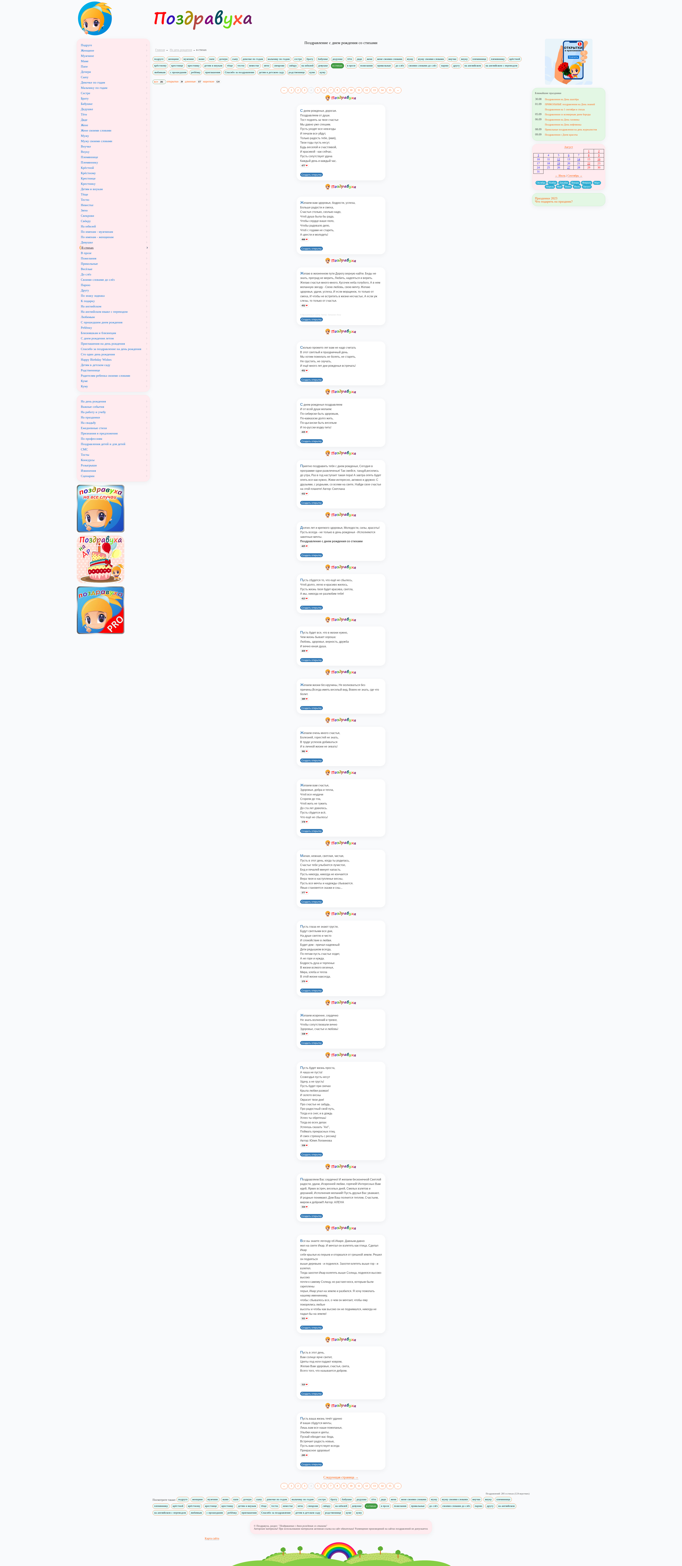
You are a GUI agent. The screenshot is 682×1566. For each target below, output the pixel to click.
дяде (359, 59)
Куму (84, 386)
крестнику (194, 65)
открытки (175, 81)
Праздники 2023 (546, 198)
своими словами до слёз (422, 65)
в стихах (337, 65)
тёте (349, 59)
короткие (211, 81)
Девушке (87, 242)
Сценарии (87, 476)
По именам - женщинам (97, 237)
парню (444, 65)
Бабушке (87, 104)
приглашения (212, 72)
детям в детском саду (271, 72)
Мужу (85, 136)
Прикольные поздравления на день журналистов (571, 129)
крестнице (177, 65)
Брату (85, 98)
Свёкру (86, 221)
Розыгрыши (89, 465)
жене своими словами (389, 59)
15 (390, 90)
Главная (160, 49)
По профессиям (91, 438)
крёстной (514, 59)
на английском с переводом (501, 65)
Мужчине (87, 56)
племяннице (479, 59)
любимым (160, 72)
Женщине (87, 50)
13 (374, 90)
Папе (84, 66)
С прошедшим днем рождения (101, 322)
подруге (159, 59)
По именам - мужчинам (97, 231)
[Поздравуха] (113, 18)
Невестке (87, 205)
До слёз (86, 274)
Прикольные (89, 263)
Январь (575, 182)
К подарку (88, 301)
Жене (84, 125)
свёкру (293, 65)
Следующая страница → (340, 1477)
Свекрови (87, 215)
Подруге (86, 45)
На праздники (90, 417)
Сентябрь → (574, 175)
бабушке (323, 59)
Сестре (85, 93)
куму (323, 72)
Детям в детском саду (95, 365)
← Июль (560, 175)
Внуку (85, 152)
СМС (84, 449)
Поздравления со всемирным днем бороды (568, 114)
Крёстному (88, 173)
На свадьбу (88, 422)
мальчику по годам (279, 59)
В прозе (86, 253)
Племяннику (89, 162)
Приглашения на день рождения (103, 343)
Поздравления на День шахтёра (562, 99)
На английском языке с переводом (104, 311)
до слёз (400, 65)
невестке (254, 65)
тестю (240, 65)
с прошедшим (178, 72)
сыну (235, 59)
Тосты (85, 454)
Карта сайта (212, 1538)
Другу (85, 290)
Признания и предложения (99, 433)
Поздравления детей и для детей (103, 444)
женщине (173, 59)
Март (597, 182)
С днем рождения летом (97, 338)
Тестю (85, 199)
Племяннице (89, 157)
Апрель (550, 186)
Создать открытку (311, 174)
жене (369, 59)
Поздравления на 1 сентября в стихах (565, 109)
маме (202, 59)
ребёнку (196, 72)
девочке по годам (253, 59)
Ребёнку (86, 327)
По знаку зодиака (93, 295)
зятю (266, 65)
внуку (464, 59)
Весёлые (86, 269)
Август (568, 147)
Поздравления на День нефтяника (563, 124)
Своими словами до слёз (98, 279)
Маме (84, 61)
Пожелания (88, 258)
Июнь (568, 186)
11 (359, 90)
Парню (85, 285)
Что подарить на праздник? (554, 201)
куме (312, 72)
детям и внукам (213, 65)
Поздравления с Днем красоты (561, 134)
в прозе (351, 65)
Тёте (84, 114)
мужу (410, 59)
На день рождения (93, 401)
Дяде (84, 120)
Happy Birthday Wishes (96, 359)
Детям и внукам (92, 189)
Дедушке (87, 109)
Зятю (84, 210)
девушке (323, 65)
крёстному (160, 65)
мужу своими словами (431, 59)
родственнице (297, 72)
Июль (577, 186)
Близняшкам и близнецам (98, 333)
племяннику (498, 59)
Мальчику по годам (94, 88)
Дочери (86, 72)
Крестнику (88, 183)
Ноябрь (552, 182)
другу (456, 65)
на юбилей (307, 65)
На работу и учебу (93, 412)
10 (351, 90)
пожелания (366, 65)
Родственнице (90, 370)
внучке (452, 59)
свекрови (279, 65)
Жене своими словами (96, 130)
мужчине (188, 59)
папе (212, 59)
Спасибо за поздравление (239, 72)
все (158, 81)
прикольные (384, 65)
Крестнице (88, 178)
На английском (91, 306)
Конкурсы (87, 460)
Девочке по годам (93, 82)
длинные (193, 81)
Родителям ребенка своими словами (105, 375)
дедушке (337, 59)
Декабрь (563, 182)
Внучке (86, 146)
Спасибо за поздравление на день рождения (111, 349)
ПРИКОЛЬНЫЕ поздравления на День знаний (570, 104)
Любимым (88, 317)
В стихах (87, 247)
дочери (223, 59)
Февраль (586, 182)
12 (366, 90)
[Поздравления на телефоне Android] (568, 62)
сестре (298, 59)
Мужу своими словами (96, 141)
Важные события (92, 406)
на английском (472, 65)
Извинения (88, 470)
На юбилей (88, 226)
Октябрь (541, 182)
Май (559, 186)
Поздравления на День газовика (562, 119)
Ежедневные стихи (94, 428)
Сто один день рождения (98, 354)
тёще (230, 65)
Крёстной (87, 167)
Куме (84, 381)
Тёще (84, 194)
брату (310, 59)
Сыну (84, 77)
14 (382, 90)
